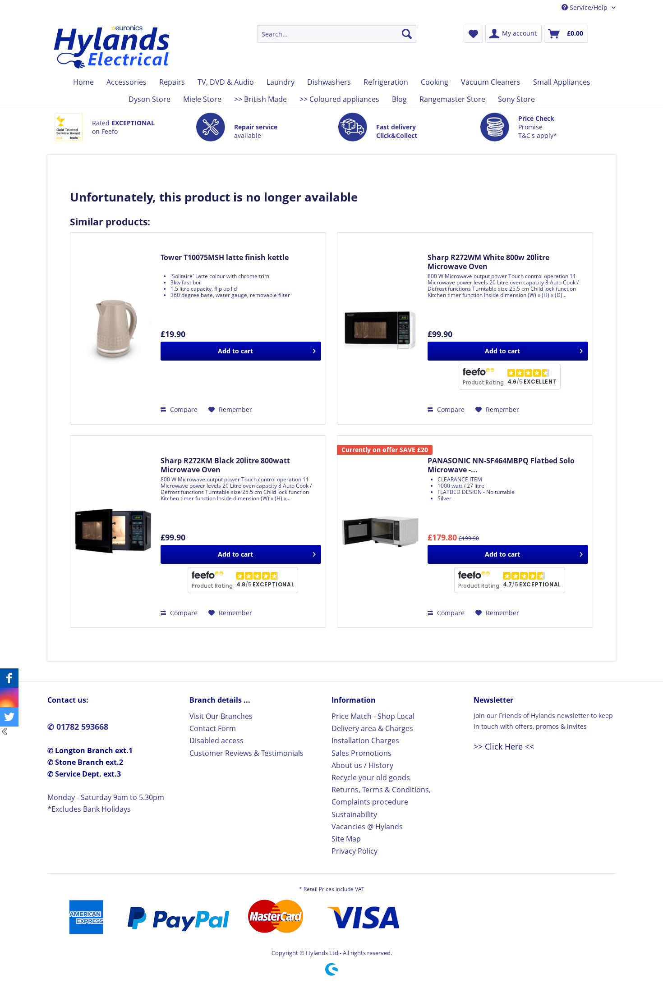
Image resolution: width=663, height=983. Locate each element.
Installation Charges (365, 740)
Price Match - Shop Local (373, 716)
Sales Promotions (361, 753)
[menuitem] (336, 34)
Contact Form (212, 728)
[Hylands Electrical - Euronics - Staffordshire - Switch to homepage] (112, 47)
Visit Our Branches (221, 716)
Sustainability (354, 814)
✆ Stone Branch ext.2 (85, 762)
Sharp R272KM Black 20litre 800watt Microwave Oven (225, 465)
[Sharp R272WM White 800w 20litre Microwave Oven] (380, 328)
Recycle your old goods (371, 777)
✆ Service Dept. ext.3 (84, 774)
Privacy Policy (355, 851)
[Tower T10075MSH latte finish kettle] (113, 328)
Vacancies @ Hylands (367, 827)
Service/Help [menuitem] (588, 7)
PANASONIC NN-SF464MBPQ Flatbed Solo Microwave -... (501, 465)
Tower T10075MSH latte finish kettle (225, 257)
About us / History (362, 765)
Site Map (346, 839)
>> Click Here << (504, 746)
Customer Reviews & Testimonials (246, 753)
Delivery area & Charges (372, 728)
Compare (183, 409)
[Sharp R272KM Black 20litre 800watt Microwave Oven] (113, 531)
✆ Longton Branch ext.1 (90, 750)
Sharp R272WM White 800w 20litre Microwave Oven (488, 262)
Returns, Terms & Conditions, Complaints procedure (381, 796)
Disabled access (216, 740)
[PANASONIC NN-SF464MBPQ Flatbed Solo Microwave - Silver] (380, 531)
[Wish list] (473, 34)
